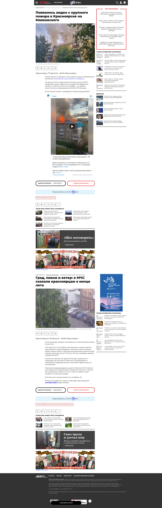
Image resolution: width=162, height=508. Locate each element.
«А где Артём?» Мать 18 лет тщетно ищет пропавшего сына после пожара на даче (114, 348)
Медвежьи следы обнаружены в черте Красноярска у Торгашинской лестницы (111, 44)
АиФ (90, 329)
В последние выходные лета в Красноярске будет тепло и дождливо (82, 419)
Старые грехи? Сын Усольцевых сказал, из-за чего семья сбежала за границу (114, 335)
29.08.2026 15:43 (40, 275)
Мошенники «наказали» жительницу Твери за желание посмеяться (114, 115)
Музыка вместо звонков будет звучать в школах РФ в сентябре (113, 121)
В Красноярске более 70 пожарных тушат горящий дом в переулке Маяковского (53, 212)
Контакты (51, 475)
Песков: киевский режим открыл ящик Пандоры (113, 109)
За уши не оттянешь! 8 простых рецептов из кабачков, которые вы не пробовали (115, 323)
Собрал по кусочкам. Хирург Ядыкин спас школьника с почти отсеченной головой (115, 329)
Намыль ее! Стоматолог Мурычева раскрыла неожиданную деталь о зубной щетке (114, 86)
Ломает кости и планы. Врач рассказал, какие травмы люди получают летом (53, 425)
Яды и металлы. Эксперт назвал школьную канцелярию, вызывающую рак (113, 80)
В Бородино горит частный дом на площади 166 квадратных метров (82, 218)
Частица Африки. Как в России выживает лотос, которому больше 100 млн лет (114, 342)
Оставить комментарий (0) (81, 183)
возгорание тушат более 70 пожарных (69, 79)
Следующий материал (66, 503)
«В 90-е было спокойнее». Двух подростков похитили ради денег (114, 73)
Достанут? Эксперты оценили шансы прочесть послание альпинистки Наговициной (115, 317)
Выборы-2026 (67, 475)
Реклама (59, 475)
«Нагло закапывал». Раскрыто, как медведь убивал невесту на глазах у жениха (114, 56)
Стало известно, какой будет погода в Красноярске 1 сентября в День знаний (111, 36)
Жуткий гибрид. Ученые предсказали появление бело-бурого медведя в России (115, 62)
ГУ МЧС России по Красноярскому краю (47, 63)
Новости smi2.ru (42, 269)
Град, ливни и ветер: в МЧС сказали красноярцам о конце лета (111, 21)
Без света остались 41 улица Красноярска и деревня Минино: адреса (111, 14)
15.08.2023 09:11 (40, 7)
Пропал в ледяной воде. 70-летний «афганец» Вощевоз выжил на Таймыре (111, 29)
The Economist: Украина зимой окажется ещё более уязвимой (113, 97)
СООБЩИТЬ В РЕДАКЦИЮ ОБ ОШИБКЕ (84, 475)
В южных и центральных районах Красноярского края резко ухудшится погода (53, 224)
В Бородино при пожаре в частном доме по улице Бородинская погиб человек (81, 212)
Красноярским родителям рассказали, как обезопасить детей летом (81, 425)
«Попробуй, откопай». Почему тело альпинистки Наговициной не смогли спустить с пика (114, 68)
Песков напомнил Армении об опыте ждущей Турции (115, 103)
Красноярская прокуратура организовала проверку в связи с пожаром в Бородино (53, 218)
